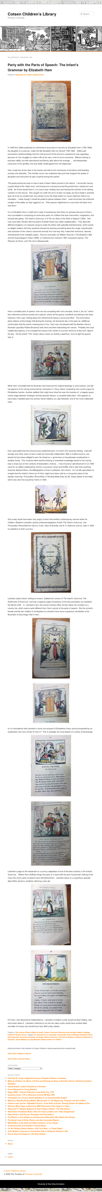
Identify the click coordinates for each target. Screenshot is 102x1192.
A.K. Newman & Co (41, 1035)
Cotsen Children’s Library (32, 14)
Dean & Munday (73, 1035)
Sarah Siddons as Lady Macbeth (28, 1039)
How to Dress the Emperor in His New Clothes (26, 1134)
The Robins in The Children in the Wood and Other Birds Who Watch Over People (41, 1117)
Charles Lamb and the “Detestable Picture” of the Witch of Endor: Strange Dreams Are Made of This (49, 1103)
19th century (19, 1032)
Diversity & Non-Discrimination (51, 1183)
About (10, 1143)
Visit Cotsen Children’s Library (19, 1053)
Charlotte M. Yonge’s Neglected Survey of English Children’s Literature (37, 1078)
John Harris (62, 1037)
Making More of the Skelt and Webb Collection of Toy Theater (33, 1123)
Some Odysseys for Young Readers (22, 1089)
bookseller (53, 1035)
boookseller (62, 1035)
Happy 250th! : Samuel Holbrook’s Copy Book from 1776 (31, 1092)
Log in (10, 1157)
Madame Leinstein (75, 1037)
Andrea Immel (38, 74)
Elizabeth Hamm (86, 1035)
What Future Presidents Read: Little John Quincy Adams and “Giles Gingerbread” (41, 1111)
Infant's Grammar (50, 1037)
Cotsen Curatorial (50, 1032)
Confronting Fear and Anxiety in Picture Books (27, 1125)
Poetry (24, 1035)
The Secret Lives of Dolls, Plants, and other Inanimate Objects (33, 1120)
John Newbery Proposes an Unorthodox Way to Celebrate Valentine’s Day (38, 1131)
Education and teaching (67, 1032)
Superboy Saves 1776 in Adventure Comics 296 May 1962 (31, 1095)
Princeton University (88, 1172)
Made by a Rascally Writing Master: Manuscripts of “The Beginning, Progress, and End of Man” (47, 1100)
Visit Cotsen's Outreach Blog (18, 1059)
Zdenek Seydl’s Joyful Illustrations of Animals (27, 1086)
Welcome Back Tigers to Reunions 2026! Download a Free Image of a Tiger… (39, 1106)
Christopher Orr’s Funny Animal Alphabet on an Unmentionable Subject (37, 1097)
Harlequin (39, 1037)
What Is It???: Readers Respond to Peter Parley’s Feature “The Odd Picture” (39, 1109)
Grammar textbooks (27, 1037)
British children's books (34, 1032)
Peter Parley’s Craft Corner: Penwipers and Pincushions (31, 1114)
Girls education (13, 1037)
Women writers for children (51, 1039)
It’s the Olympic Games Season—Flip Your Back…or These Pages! (35, 1128)
